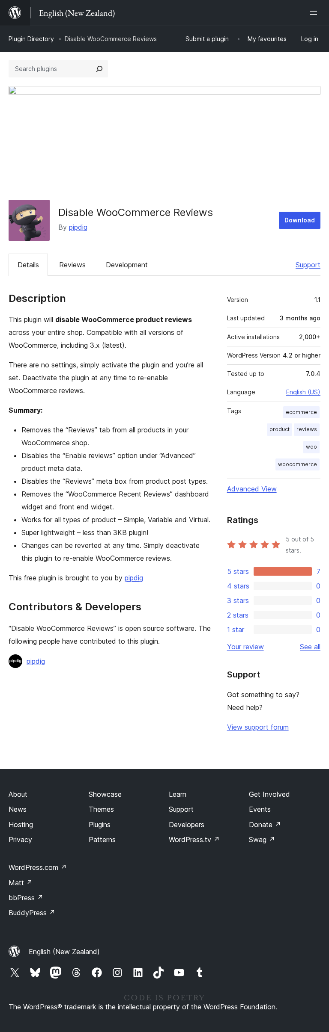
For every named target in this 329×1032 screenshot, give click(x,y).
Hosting (21, 824)
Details (28, 264)
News (18, 809)
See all (310, 646)
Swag (262, 839)
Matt (21, 882)
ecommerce (301, 412)
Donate (265, 824)
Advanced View (252, 489)
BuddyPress (32, 912)
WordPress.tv (194, 839)
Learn (177, 794)
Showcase (105, 794)
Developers (186, 824)
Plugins (100, 824)
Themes (101, 809)
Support (308, 264)
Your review (245, 646)
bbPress (26, 897)
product (279, 429)
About (18, 794)
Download (299, 220)
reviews (306, 429)
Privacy (20, 839)
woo (311, 447)
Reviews (72, 264)
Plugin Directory (31, 38)
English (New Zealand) (64, 951)
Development (127, 264)
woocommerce (297, 464)
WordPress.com (38, 867)
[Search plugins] (99, 68)
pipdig (78, 227)
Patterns (102, 839)
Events (260, 809)
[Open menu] (315, 13)
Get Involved (269, 794)
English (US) (303, 392)
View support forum (258, 727)
